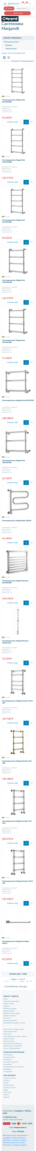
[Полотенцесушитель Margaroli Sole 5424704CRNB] (18, 321)
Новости (6, 1095)
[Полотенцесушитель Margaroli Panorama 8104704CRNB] (18, 562)
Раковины (7, 1006)
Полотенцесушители (11, 42)
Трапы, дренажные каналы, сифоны (15, 1036)
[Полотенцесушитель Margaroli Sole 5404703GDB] (18, 381)
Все (27, 981)
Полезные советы (9, 1057)
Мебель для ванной (10, 1008)
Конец (22, 981)
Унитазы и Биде (9, 1003)
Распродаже (25, 61)
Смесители (7, 1018)
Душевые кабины (9, 1011)
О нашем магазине (10, 1078)
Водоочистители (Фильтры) (12, 1043)
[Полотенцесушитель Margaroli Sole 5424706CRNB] (18, 81)
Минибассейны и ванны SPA (13, 1046)
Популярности (15, 61)
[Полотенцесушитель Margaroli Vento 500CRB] (18, 502)
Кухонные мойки (9, 1039)
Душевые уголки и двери (12, 1013)
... (17, 981)
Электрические (11, 48)
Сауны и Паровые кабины (12, 1048)
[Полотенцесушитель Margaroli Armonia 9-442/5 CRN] (18, 682)
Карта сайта (7, 1092)
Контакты (7, 1080)
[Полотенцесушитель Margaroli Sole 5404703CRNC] (18, 441)
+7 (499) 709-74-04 (10, 1117)
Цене (31, 61)
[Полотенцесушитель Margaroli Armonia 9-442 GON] (18, 802)
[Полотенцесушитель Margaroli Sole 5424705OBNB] (18, 141)
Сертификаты (8, 1071)
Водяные (9, 45)
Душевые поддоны (10, 1015)
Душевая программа (10, 1020)
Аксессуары (7, 1034)
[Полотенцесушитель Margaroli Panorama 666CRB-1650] (18, 622)
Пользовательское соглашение (14, 1067)
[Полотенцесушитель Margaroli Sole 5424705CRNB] (18, 201)
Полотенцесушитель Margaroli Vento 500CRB (16, 520)
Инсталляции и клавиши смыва (14, 1029)
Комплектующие (9, 1041)
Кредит (6, 1090)
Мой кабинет (8, 1064)
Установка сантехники (11, 1062)
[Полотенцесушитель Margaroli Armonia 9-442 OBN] (18, 742)
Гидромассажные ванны (11, 1001)
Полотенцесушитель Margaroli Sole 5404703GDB (18, 400)
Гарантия (6, 1097)
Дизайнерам (8, 1069)
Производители (9, 1085)
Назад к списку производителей (13, 53)
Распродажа (8, 1059)
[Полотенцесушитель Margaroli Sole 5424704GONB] (18, 261)
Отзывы (6, 1083)
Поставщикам (8, 1055)
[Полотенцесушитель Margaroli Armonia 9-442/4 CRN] (18, 862)
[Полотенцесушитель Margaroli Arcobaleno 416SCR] (18, 922)
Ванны (6, 999)
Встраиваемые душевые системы (14, 1023)
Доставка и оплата (10, 1087)
